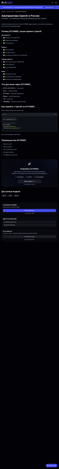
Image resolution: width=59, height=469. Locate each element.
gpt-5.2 (4, 195)
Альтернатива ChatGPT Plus (10, 222)
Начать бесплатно (49, 7)
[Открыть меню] (56, 3)
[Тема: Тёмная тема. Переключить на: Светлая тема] (52, 2)
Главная (3, 11)
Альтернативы (10, 11)
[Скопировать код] (55, 114)
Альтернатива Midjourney (9, 225)
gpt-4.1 (16, 195)
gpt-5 (10, 195)
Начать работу (28, 181)
